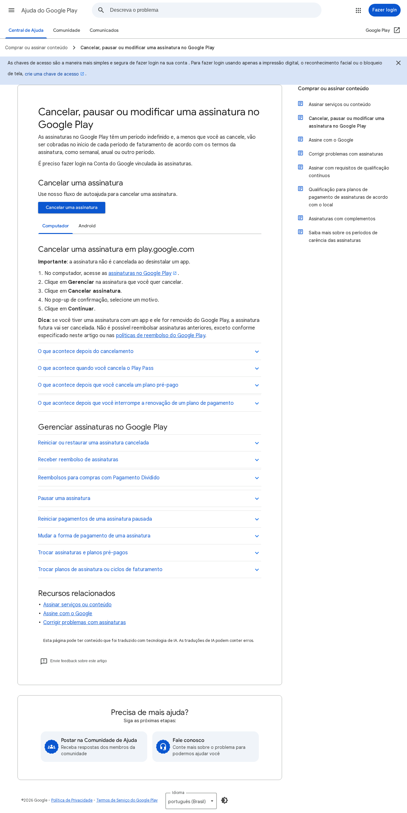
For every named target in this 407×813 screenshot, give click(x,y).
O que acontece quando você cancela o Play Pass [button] (96, 368)
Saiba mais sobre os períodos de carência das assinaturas (343, 236)
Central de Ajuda (26, 30)
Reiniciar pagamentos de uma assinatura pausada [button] (95, 519)
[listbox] (191, 801)
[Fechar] (398, 63)
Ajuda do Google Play (49, 10)
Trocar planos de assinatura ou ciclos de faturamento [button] (100, 569)
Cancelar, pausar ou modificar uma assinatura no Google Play (346, 122)
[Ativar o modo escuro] (224, 800)
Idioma (178, 792)
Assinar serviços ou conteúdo (77, 605)
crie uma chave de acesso (52, 74)
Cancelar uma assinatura (72, 207)
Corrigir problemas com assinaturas (84, 622)
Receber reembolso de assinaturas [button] (78, 459)
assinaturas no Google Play (139, 273)
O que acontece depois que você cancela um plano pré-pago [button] (108, 385)
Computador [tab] (55, 226)
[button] (11, 10)
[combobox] (215, 10)
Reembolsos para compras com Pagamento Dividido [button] (99, 478)
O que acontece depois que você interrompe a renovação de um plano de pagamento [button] (136, 403)
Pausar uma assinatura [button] (64, 498)
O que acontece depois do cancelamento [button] (86, 351)
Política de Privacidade (72, 800)
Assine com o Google (68, 613)
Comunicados (104, 30)
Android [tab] (87, 226)
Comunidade (66, 30)
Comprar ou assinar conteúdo (333, 88)
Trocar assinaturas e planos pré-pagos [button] (83, 553)
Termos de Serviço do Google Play (127, 800)
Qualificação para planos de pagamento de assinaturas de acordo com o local (348, 197)
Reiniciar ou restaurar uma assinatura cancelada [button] (93, 443)
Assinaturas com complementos (342, 219)
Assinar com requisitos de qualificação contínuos (349, 171)
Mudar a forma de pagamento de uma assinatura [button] (94, 536)
